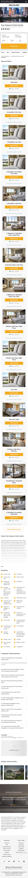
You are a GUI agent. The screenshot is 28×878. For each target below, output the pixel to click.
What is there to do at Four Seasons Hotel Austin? (11, 710)
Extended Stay (21, 850)
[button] (1, 15)
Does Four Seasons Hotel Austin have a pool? (12, 681)
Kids (20, 40)
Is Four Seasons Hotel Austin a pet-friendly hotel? (11, 693)
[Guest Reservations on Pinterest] (19, 861)
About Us (7, 843)
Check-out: (17, 35)
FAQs (7, 845)
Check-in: (4, 35)
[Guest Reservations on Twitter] (9, 861)
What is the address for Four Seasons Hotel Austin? (11, 658)
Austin (14, 737)
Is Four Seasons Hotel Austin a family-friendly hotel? (11, 715)
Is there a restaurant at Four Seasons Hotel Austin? (11, 687)
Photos (2, 52)
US (22, 737)
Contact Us (21, 843)
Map (8, 52)
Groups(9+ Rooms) (15, 52)
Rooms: (3, 40)
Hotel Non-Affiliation (7, 856)
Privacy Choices (19, 852)
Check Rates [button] (14, 86)
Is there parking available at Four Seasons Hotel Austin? (10, 704)
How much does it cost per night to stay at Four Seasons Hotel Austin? (12, 670)
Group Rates (21, 846)
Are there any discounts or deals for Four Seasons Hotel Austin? (11, 721)
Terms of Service (7, 848)
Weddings (24, 52)
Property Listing (6, 854)
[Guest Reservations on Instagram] (14, 861)
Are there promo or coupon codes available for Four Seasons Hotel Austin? (12, 727)
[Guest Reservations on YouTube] (23, 861)
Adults (12, 40)
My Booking (21, 845)
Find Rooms (14, 46)
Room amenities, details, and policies (14, 92)
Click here (15, 828)
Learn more (3, 57)
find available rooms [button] (14, 529)
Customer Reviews (7, 846)
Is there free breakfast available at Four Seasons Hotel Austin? (12, 698)
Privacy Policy (7, 850)
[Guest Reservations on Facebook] (5, 861)
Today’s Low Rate (15, 88)
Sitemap (7, 852)
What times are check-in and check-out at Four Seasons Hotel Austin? (12, 676)
